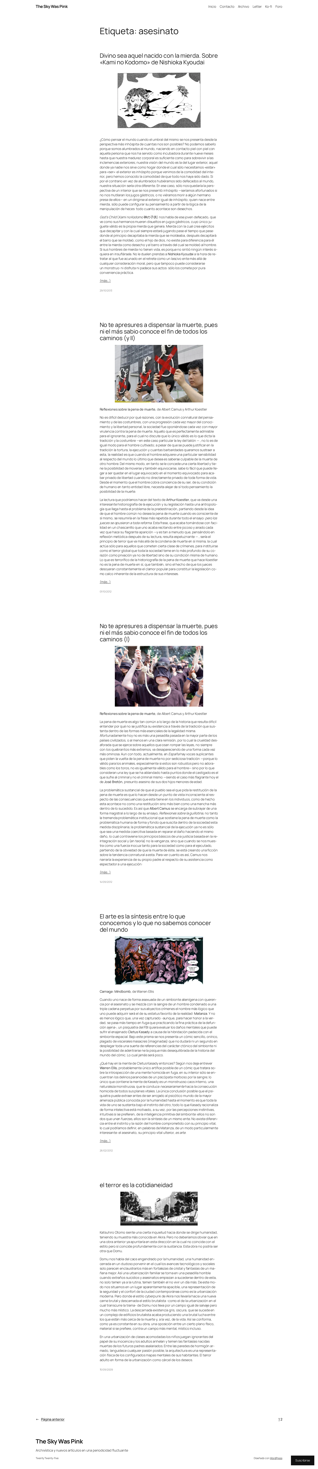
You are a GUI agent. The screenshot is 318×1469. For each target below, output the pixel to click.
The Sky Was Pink (52, 6)
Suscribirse (302, 1460)
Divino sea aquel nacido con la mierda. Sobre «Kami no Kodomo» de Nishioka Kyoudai (159, 58)
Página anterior (50, 1419)
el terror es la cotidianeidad (136, 1185)
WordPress (276, 1458)
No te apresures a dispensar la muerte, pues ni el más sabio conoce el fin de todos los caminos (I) (159, 632)
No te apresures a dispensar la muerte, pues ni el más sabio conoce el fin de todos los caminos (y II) (159, 331)
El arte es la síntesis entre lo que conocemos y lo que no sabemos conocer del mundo (155, 923)
